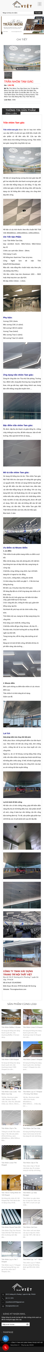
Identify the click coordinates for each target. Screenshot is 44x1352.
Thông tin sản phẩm (21, 110)
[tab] (22, 737)
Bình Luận (11, 113)
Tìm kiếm (38, 13)
